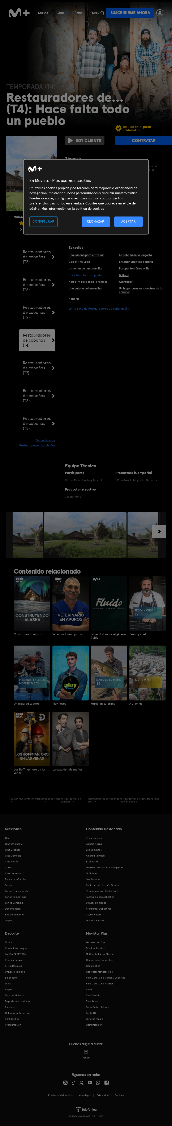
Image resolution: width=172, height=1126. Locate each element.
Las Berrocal (93, 879)
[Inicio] (19, 12)
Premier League (14, 960)
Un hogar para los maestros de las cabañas (141, 290)
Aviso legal (85, 1095)
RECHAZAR (95, 221)
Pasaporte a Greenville (134, 268)
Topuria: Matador (15, 995)
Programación (13, 1024)
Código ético (93, 965)
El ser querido (94, 838)
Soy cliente (88, 140)
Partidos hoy (12, 1018)
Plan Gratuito (93, 995)
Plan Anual (92, 1001)
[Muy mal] (21, 223)
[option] (28, 535)
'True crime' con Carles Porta (102, 891)
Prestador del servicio (60, 1095)
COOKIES (119, 1095)
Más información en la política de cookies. (73, 209)
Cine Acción (11, 861)
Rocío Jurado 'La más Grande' (103, 885)
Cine (60, 13)
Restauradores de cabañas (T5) (37, 284)
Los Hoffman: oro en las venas (30, 771)
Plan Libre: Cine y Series (99, 983)
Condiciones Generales (99, 960)
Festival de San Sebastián (100, 896)
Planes (90, 989)
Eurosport (10, 1007)
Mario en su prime (103, 703)
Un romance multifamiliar (86, 268)
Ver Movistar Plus (95, 942)
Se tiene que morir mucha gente (104, 867)
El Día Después (13, 965)
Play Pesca (59, 703)
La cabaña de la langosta (135, 255)
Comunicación (94, 1024)
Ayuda (86, 1057)
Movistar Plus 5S (95, 920)
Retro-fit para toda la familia (88, 281)
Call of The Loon (79, 261)
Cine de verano (13, 873)
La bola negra (94, 843)
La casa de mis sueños (67, 769)
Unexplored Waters (26, 703)
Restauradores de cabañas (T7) (37, 367)
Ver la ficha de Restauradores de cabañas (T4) (99, 308)
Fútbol (77, 13)
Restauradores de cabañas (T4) (37, 340)
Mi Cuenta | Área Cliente (100, 954)
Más (95, 13)
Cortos (9, 867)
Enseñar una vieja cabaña (136, 261)
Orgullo (9, 920)
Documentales (13, 908)
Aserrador (126, 281)
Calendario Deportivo (17, 1013)
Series (43, 13)
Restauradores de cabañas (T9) (37, 423)
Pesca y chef (137, 634)
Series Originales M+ (16, 891)
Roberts (74, 298)
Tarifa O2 (91, 1013)
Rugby (8, 989)
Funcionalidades (95, 948)
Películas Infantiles (15, 879)
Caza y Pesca (93, 914)
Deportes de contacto (17, 1001)
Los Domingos (94, 849)
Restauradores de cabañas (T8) (37, 395)
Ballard (124, 275)
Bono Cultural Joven (97, 1007)
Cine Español (12, 849)
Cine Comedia (13, 855)
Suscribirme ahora (130, 12)
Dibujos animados (96, 902)
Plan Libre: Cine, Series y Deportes (105, 977)
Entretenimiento (14, 914)
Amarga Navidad (95, 855)
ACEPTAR (128, 221)
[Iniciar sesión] (159, 12)
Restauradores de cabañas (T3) (37, 256)
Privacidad (103, 1095)
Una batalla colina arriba (85, 288)
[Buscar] (102, 13)
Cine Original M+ (14, 843)
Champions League (16, 948)
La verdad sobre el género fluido (108, 636)
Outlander (92, 873)
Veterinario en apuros (67, 634)
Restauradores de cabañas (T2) (37, 312)
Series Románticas (15, 896)
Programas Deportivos (98, 908)
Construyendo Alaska (28, 634)
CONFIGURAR (43, 221)
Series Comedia (14, 902)
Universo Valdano (15, 971)
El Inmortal (92, 861)
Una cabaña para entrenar (86, 255)
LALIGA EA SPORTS (15, 954)
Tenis (8, 983)
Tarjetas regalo (94, 1018)
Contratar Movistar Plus (99, 971)
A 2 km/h (135, 703)
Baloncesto (11, 977)
